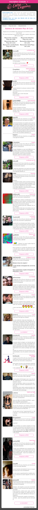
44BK (14, 173)
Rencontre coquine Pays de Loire (10, 38)
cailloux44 (16, 194)
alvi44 (15, 81)
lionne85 (16, 51)
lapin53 (15, 117)
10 (33, 507)
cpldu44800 (16, 100)
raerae (15, 373)
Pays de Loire (12, 26)
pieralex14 (16, 335)
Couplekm (16, 69)
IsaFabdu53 (17, 257)
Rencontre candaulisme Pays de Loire (11, 45)
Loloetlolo (16, 142)
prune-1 (15, 314)
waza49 (15, 463)
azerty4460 (16, 441)
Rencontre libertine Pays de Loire (27, 38)
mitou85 (15, 161)
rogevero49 (16, 295)
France (4, 26)
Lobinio (15, 393)
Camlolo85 (16, 217)
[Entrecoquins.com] (19, 9)
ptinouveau (16, 277)
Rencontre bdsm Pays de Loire (27, 42)
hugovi (15, 134)
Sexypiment (17, 417)
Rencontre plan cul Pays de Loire (10, 42)
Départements (22, 26)
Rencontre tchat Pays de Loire (27, 45)
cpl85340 (16, 235)
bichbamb (16, 356)
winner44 (16, 480)
